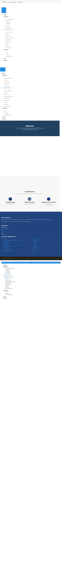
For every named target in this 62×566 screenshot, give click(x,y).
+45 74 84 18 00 (4, 2)
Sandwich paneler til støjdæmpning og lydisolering (12, 240)
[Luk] (31, 263)
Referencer (7, 54)
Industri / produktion (7, 90)
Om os (5, 58)
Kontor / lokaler (8, 35)
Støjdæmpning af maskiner (10, 37)
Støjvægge (7, 45)
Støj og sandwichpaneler (10, 19)
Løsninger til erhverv (8, 29)
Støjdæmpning (8, 41)
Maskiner (7, 33)
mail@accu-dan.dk (20, 2)
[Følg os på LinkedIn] (3, 1)
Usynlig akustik (8, 27)
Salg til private (8, 25)
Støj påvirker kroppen (9, 56)
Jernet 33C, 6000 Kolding (12, 2)
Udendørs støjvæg (9, 47)
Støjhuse (7, 43)
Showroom (6, 49)
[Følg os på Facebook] (2, 1)
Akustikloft (7, 21)
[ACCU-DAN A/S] (6, 66)
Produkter (6, 16)
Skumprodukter (8, 23)
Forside (4, 14)
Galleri (7, 52)
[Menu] (3, 8)
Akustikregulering (8, 39)
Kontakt (5, 60)
